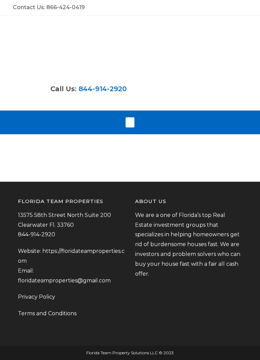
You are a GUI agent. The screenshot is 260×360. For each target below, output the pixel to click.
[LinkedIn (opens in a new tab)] (244, 7)
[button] (130, 122)
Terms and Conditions (47, 313)
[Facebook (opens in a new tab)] (230, 7)
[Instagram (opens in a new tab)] (237, 7)
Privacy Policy (37, 297)
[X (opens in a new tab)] (222, 7)
